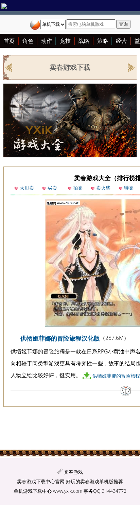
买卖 (52, 188)
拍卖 (78, 188)
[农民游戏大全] (130, 67)
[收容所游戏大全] (9, 67)
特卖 (129, 188)
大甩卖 (27, 188)
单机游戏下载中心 (33, 491)
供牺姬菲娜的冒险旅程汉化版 (60, 338)
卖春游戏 (73, 472)
